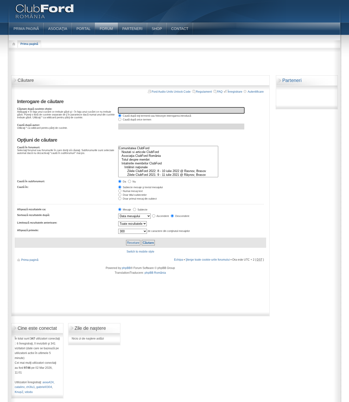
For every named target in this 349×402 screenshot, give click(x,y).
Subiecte (142, 209)
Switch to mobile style (140, 251)
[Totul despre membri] (168, 160)
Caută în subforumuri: (31, 181)
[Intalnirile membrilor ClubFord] (168, 163)
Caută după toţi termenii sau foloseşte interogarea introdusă (156, 115)
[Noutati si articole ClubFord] (168, 152)
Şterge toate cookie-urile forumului (207, 259)
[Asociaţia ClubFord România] (168, 156)
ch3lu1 (30, 387)
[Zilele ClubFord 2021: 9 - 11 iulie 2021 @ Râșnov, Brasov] (168, 175)
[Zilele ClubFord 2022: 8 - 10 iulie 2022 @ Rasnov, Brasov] (168, 171)
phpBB (126, 268)
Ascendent (162, 216)
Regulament (204, 91)
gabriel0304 (44, 387)
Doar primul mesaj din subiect (139, 198)
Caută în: (22, 187)
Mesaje (126, 209)
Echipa (178, 259)
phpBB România (155, 272)
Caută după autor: (28, 125)
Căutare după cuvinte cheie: (34, 108)
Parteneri (292, 80)
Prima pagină (29, 44)
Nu (134, 181)
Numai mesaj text (132, 191)
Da (124, 181)
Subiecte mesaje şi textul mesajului (142, 187)
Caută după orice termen (136, 119)
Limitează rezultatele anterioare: (37, 222)
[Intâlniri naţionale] (168, 167)
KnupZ (19, 392)
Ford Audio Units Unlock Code (171, 91)
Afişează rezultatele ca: (31, 209)
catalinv (20, 387)
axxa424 (48, 382)
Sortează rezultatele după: (33, 215)
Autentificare (256, 91)
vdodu (29, 392)
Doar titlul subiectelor (134, 194)
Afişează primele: (28, 230)
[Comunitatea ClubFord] (168, 148)
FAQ (219, 91)
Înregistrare (235, 91)
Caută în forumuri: (28, 147)
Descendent (181, 216)
